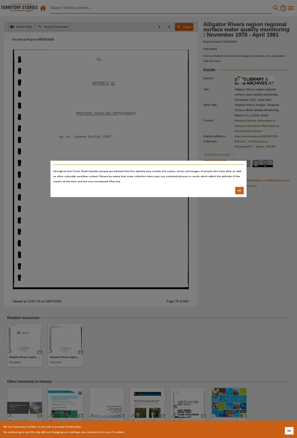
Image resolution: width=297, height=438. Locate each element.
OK (239, 191)
